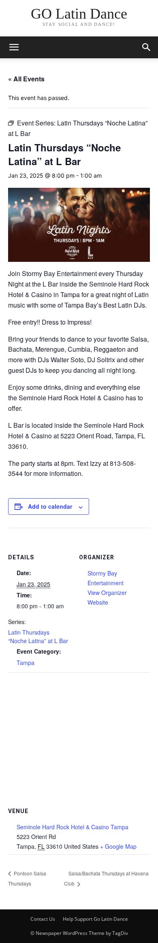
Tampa (25, 662)
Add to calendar (50, 506)
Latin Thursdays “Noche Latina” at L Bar (38, 636)
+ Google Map (118, 846)
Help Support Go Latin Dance (95, 918)
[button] (146, 47)
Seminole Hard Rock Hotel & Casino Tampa (72, 827)
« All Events (26, 78)
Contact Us (42, 918)
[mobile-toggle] (14, 47)
